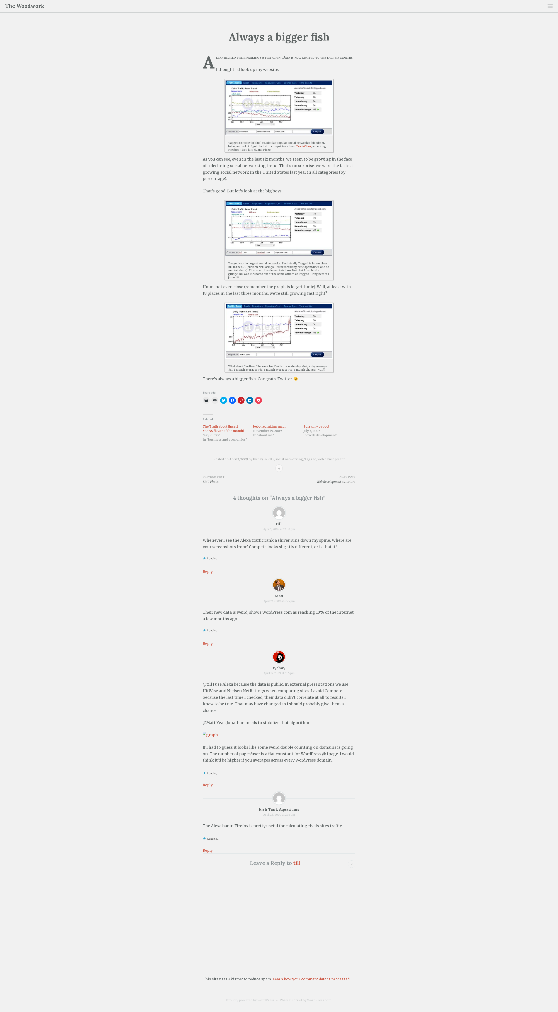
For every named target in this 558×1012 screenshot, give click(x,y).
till (279, 524)
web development (331, 459)
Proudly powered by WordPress (250, 1000)
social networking (289, 459)
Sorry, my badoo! (316, 426)
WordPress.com (319, 1000)
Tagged (310, 459)
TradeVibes (303, 146)
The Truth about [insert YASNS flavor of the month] (223, 429)
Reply (208, 571)
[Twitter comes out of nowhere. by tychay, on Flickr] (279, 331)
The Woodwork (24, 6)
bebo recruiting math (269, 426)
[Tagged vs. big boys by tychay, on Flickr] (279, 228)
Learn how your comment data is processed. (311, 979)
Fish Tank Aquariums (279, 809)
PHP (270, 459)
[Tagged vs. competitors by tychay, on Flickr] (279, 107)
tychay (258, 459)
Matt (279, 596)
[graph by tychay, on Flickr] (210, 735)
